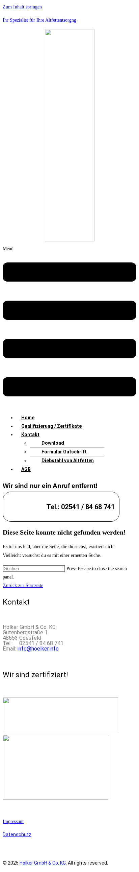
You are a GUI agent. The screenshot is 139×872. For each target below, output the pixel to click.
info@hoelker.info (38, 648)
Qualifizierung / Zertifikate (51, 426)
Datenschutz (17, 834)
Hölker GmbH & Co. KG (43, 863)
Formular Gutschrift (64, 451)
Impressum (13, 821)
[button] (69, 326)
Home (27, 417)
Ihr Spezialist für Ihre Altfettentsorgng (39, 20)
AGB (26, 469)
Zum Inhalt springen (22, 6)
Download (52, 443)
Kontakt (30, 434)
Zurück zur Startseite (23, 585)
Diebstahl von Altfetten (67, 460)
